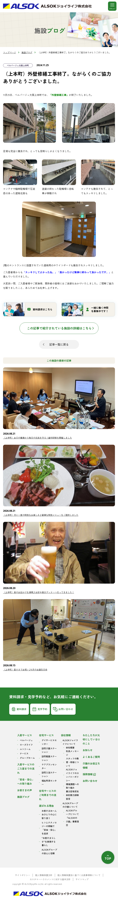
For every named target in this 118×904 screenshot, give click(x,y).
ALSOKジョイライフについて (70, 742)
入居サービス (24, 735)
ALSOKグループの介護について (70, 805)
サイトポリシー (22, 875)
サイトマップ (82, 879)
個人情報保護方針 (43, 875)
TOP (108, 858)
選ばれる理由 (46, 805)
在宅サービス (46, 735)
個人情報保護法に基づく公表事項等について (78, 875)
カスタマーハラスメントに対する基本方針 (50, 879)
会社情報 (66, 735)
